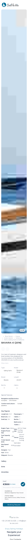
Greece (17, 336)
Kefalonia (19, 338)
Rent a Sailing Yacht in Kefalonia (14, 340)
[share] (3, 349)
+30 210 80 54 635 (9, 521)
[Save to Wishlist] (7, 349)
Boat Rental (9, 336)
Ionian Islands (8, 338)
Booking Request (14, 505)
